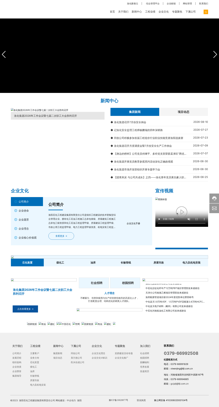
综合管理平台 (153, 3)
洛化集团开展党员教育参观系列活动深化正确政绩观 (143, 161)
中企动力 (71, 400)
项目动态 (183, 111)
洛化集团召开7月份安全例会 (130, 122)
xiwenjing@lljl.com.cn (182, 368)
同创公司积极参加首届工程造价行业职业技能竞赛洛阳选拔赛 (148, 138)
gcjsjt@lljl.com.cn (180, 383)
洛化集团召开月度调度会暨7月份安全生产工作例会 (143, 145)
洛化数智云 (132, 3)
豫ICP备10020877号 (118, 400)
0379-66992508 (181, 353)
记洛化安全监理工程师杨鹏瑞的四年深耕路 (138, 130)
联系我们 (203, 3)
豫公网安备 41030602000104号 (171, 400)
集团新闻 (135, 111)
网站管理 (187, 3)
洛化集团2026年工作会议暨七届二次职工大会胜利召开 (45, 115)
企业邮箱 (171, 3)
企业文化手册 (133, 223)
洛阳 (79, 400)
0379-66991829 (179, 364)
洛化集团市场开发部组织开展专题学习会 (137, 169)
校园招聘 (128, 283)
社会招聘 (96, 283)
